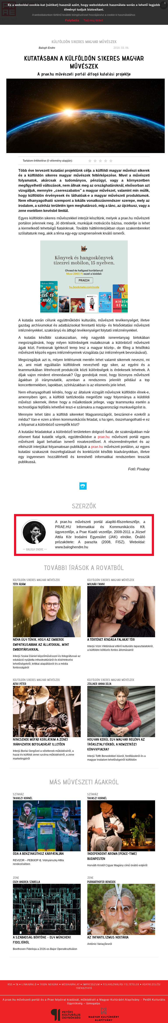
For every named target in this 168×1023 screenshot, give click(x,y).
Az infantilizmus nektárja (107, 937)
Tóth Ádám (19, 584)
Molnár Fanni (96, 584)
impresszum (91, 984)
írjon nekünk (49, 984)
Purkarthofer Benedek (101, 882)
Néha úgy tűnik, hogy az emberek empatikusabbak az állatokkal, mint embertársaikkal (41, 644)
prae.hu (104, 437)
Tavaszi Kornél (22, 798)
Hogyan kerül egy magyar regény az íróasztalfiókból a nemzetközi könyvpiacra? (116, 744)
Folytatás (72, 20)
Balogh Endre (47, 47)
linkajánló (29, 984)
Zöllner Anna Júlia (99, 684)
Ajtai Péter (19, 684)
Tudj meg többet (93, 20)
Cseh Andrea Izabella (26, 882)
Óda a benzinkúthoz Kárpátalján (38, 854)
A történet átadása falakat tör (111, 639)
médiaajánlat (71, 984)
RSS (10, 984)
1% (17, 984)
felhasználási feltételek (121, 984)
